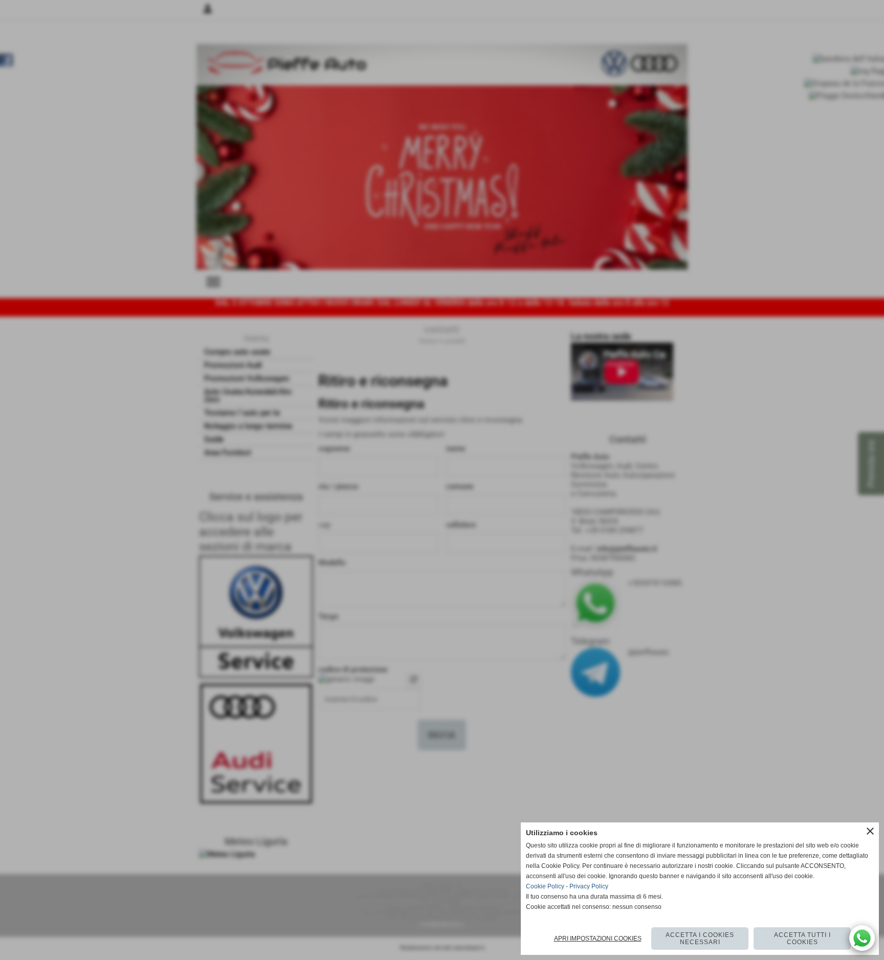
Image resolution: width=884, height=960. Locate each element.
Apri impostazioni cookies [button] (598, 938)
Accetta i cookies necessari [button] (700, 938)
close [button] (870, 831)
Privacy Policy (588, 886)
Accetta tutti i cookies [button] (802, 938)
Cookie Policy (545, 886)
